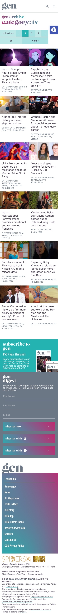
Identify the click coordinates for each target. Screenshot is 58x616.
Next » (35, 40)
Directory (9, 510)
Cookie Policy (12, 586)
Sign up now (13, 426)
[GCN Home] (9, 6)
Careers (9, 534)
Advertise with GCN (15, 528)
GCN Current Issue (14, 522)
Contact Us (10, 540)
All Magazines (12, 498)
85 (11, 40)
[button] (54, 30)
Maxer (23, 612)
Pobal (32, 599)
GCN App (9, 516)
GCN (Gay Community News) (19, 579)
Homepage (10, 487)
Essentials (10, 479)
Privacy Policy (49, 584)
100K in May (11, 504)
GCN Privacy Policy (14, 546)
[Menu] (54, 6)
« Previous (8, 33)
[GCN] (13, 471)
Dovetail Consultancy (41, 609)
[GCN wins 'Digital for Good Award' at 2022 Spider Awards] (16, 559)
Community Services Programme (17, 601)
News (7, 493)
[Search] (47, 6)
